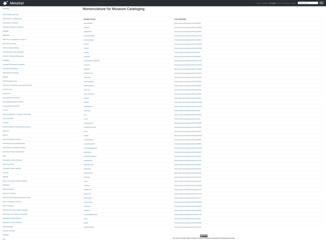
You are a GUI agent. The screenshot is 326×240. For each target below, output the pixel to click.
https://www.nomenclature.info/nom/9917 (187, 56)
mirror (86, 131)
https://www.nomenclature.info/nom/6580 (187, 223)
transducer (87, 206)
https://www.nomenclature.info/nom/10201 (188, 123)
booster (86, 44)
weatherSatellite (89, 227)
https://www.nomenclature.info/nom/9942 (187, 127)
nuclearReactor (88, 140)
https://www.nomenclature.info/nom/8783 (187, 81)
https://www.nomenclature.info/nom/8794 (187, 90)
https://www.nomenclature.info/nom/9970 (187, 115)
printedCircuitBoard (90, 156)
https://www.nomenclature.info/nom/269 (187, 219)
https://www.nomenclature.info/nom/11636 (188, 44)
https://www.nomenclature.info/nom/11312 (187, 73)
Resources (285, 3)
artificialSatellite (89, 36)
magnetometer (88, 123)
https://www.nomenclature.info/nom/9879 (187, 31)
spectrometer (88, 202)
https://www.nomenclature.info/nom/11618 (187, 77)
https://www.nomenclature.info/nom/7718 (187, 177)
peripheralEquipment (90, 148)
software (86, 185)
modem (86, 135)
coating (86, 52)
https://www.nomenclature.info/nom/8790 (187, 94)
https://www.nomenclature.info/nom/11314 (187, 160)
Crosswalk (272, 3)
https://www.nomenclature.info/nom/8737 (187, 169)
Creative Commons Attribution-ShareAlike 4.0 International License (213, 238)
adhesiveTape (88, 23)
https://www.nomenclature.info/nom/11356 (188, 102)
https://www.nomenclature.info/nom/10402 (188, 185)
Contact (293, 3)
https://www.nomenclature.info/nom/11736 (188, 36)
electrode (87, 90)
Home (258, 3)
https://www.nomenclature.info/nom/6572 (187, 181)
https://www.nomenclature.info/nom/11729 (188, 194)
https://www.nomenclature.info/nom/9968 (187, 144)
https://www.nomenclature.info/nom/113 (187, 119)
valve (85, 219)
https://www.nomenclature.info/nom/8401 (187, 164)
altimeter (86, 27)
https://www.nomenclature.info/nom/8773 (187, 156)
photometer (87, 152)
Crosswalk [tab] (5, 8)
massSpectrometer (90, 127)
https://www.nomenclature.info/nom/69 (187, 52)
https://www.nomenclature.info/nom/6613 (187, 23)
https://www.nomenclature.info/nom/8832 (187, 210)
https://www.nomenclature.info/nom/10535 (188, 106)
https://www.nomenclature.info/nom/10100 (188, 27)
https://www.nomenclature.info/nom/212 (187, 110)
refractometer (88, 173)
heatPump (87, 110)
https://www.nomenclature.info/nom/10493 (188, 148)
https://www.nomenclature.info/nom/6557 (187, 98)
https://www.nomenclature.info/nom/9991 (187, 152)
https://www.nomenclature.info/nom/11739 (188, 61)
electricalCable (88, 81)
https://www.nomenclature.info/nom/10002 (188, 202)
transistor (87, 210)
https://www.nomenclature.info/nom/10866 (188, 48)
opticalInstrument (89, 144)
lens (85, 115)
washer (86, 223)
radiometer (87, 169)
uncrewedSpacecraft (90, 214)
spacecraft (87, 194)
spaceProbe (87, 189)
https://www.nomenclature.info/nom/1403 (187, 131)
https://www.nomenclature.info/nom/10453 (188, 65)
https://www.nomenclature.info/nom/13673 (188, 69)
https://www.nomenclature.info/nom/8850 (187, 40)
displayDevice (88, 73)
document (87, 77)
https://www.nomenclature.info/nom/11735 (188, 214)
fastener (86, 98)
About (279, 3)
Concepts (265, 3)
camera (86, 48)
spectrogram (88, 198)
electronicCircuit (89, 94)
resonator (87, 177)
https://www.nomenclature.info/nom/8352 (187, 85)
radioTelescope (89, 164)
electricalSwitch (89, 85)
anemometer (88, 31)
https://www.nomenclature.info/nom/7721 (187, 198)
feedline (86, 102)
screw (86, 181)
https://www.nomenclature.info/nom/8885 (187, 140)
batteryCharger (89, 40)
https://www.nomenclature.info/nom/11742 (188, 189)
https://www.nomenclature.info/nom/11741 (187, 227)
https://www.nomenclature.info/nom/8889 (187, 206)
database (87, 69)
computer (87, 65)
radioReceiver (88, 160)
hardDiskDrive (88, 106)
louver (86, 119)
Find (321, 3)
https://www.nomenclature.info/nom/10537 (188, 135)
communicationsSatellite (91, 61)
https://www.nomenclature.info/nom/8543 (187, 173)
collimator (87, 56)
